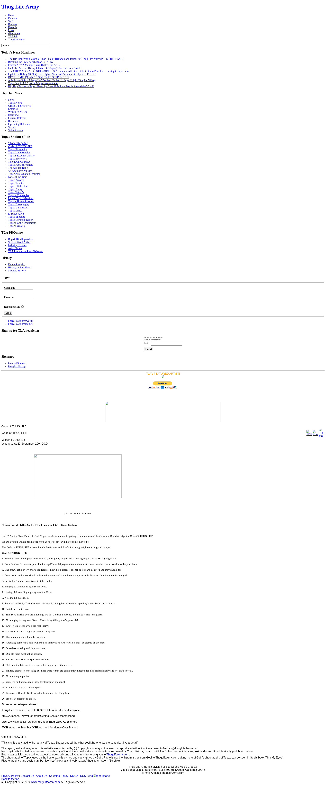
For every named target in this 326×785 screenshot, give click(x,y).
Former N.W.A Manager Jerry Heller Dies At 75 (34, 65)
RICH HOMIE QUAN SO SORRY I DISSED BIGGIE (38, 77)
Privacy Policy (10, 775)
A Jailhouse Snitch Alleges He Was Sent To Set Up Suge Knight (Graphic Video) (51, 80)
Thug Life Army (20, 7)
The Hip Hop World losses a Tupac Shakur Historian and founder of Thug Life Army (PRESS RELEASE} (66, 58)
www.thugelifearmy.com (45, 782)
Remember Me (12, 306)
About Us (41, 775)
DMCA (74, 775)
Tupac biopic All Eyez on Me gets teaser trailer (33, 83)
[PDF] (309, 434)
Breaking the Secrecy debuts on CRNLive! (31, 61)
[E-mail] (321, 435)
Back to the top (10, 779)
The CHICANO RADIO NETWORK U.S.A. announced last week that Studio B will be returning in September (68, 71)
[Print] (315, 434)
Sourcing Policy (58, 775)
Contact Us (27, 775)
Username (9, 287)
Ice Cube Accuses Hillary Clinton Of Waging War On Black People (44, 68)
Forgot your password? (20, 320)
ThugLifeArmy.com (117, 754)
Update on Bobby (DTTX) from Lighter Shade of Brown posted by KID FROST (52, 74)
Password (9, 297)
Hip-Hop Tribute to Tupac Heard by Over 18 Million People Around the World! (51, 86)
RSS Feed (87, 775)
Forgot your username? (20, 323)
